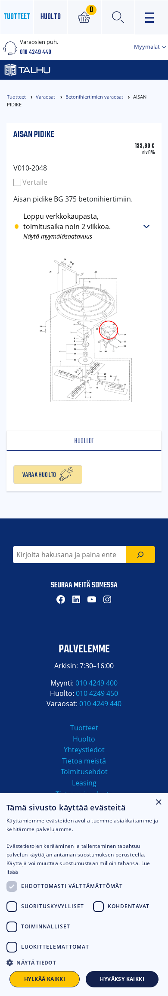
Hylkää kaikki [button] (44, 979)
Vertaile (34, 182)
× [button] (158, 802)
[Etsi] (140, 554)
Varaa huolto (39, 474)
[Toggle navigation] (151, 17)
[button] (84, 962)
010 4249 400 (96, 683)
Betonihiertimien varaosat (94, 96)
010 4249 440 (35, 52)
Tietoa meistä (84, 761)
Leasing (84, 783)
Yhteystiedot (84, 749)
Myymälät (147, 46)
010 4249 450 (97, 693)
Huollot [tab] (84, 441)
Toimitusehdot (84, 771)
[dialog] (84, 894)
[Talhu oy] (59, 70)
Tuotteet (16, 17)
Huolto (50, 17)
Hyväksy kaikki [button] (122, 979)
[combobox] (69, 554)
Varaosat (45, 96)
